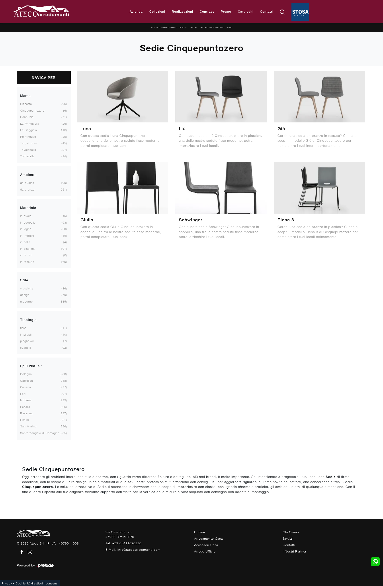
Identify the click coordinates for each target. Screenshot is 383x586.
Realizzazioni (182, 11)
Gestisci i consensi (44, 583)
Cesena (25, 387)
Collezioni (157, 11)
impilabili (26, 334)
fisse (23, 328)
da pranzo (27, 189)
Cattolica (26, 380)
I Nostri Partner (294, 551)
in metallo (27, 235)
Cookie (21, 583)
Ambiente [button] (28, 175)
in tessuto (27, 262)
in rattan (26, 255)
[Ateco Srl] (41, 12)
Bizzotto (26, 104)
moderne (26, 301)
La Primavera (29, 123)
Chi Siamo (291, 532)
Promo (226, 11)
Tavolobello (28, 149)
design (24, 295)
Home (154, 27)
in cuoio (25, 216)
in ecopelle (28, 222)
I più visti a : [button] (31, 366)
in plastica (27, 248)
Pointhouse (28, 136)
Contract (207, 11)
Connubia (27, 117)
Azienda (136, 11)
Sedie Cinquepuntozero (216, 27)
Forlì (23, 393)
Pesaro (25, 407)
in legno (25, 229)
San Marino (28, 426)
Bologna (26, 374)
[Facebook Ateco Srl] (21, 551)
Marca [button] (25, 96)
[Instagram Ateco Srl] (28, 551)
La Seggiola (28, 130)
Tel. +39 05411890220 (123, 543)
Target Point (29, 143)
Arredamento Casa (174, 27)
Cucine (199, 532)
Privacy (7, 583)
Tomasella (27, 156)
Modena (26, 400)
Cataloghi (245, 11)
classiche (26, 288)
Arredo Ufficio (205, 551)
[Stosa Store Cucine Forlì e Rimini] (300, 12)
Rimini (24, 420)
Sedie (193, 27)
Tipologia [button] (28, 320)
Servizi (288, 538)
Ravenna (26, 413)
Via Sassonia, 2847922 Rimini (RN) (120, 534)
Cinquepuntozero (32, 110)
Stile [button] (24, 280)
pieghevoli (27, 341)
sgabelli (25, 347)
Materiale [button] (28, 208)
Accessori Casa (206, 545)
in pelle (25, 242)
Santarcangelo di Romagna (39, 433)
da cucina (27, 183)
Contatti (266, 11)
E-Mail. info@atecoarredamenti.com (133, 549)
